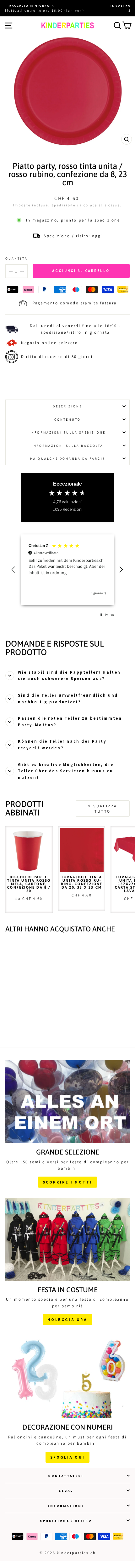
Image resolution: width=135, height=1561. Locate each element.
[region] (67, 569)
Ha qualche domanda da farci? (67, 458)
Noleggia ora (67, 1319)
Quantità (16, 258)
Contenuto (67, 419)
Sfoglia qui (67, 1457)
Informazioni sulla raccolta (67, 445)
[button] (13, 569)
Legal (66, 1490)
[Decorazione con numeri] (67, 1376)
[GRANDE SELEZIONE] (67, 1101)
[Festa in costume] (67, 1239)
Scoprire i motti (68, 1182)
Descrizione (67, 406)
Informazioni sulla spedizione (67, 432)
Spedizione (63, 205)
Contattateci (66, 1475)
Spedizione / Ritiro (66, 1520)
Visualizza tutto (102, 809)
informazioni (66, 1505)
